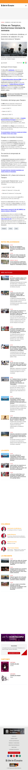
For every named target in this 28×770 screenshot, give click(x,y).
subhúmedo (11, 70)
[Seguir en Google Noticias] (26, 63)
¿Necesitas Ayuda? (14, 752)
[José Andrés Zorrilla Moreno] (3, 529)
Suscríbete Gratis (14, 653)
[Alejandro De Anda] (3, 542)
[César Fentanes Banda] (3, 549)
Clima (10, 228)
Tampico (4, 228)
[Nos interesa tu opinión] (14, 731)
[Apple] (17, 756)
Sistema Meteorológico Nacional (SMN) (11, 79)
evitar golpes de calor (6, 218)
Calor (16, 228)
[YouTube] (14, 756)
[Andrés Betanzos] (3, 535)
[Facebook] (8, 756)
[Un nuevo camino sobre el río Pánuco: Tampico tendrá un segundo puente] (5, 282)
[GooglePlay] (20, 756)
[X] (11, 756)
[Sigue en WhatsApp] (24, 63)
